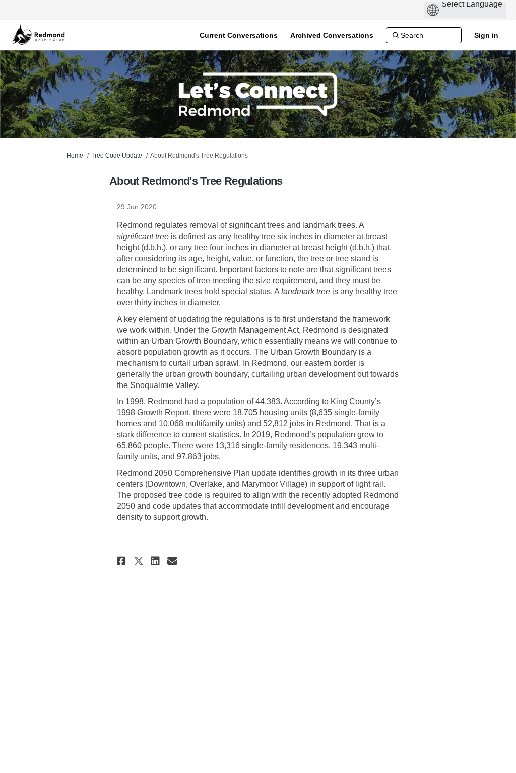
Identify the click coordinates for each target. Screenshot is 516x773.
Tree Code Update (116, 155)
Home (75, 155)
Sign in (486, 35)
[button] (122, 561)
